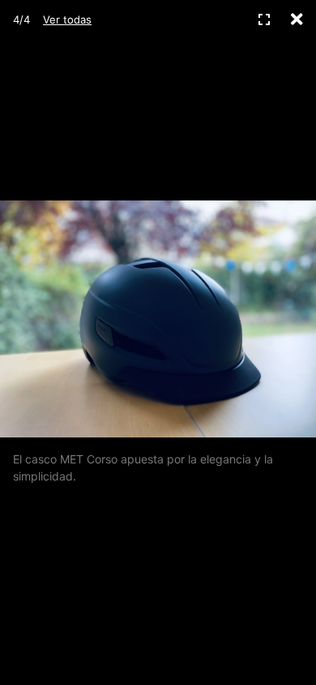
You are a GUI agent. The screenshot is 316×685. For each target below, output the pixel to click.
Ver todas (67, 19)
